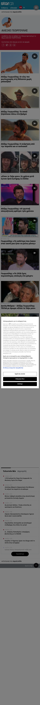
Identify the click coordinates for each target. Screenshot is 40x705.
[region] (20, 352)
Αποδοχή (20, 384)
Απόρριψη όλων (20, 379)
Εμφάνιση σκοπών (20, 374)
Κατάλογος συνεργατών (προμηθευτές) (13, 368)
